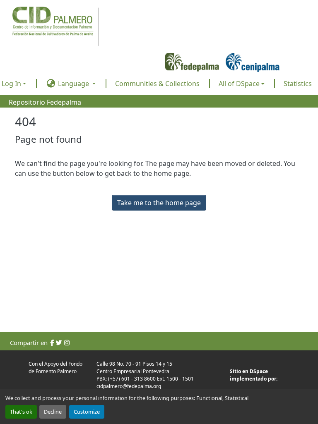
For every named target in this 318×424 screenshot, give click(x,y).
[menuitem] (242, 83)
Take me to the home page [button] (159, 202)
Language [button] (73, 83)
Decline (53, 411)
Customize (87, 411)
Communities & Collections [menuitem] (157, 83)
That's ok (21, 411)
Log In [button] (12, 83)
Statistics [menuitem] (298, 83)
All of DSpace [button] (239, 83)
